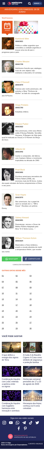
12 (31, 293)
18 (31, 305)
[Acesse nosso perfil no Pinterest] (25, 428)
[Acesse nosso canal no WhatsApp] (17, 423)
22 (3, 317)
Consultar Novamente (22, 265)
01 (3, 276)
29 (17, 328)
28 (3, 328)
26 (17, 323)
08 (17, 287)
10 (3, 293)
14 (17, 299)
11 (16, 293)
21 (31, 311)
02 (17, 276)
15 (31, 299)
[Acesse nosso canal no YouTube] (11, 423)
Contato (31, 444)
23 (17, 317)
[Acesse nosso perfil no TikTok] (31, 423)
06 (31, 282)
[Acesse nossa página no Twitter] (37, 423)
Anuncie (39, 444)
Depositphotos (22, 445)
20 (17, 311)
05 (17, 282)
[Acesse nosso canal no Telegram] (24, 423)
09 (31, 287)
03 (31, 276)
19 (3, 311)
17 (17, 305)
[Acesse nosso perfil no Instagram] (4, 423)
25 (3, 323)
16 (3, 305)
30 (31, 328)
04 (3, 282)
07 (3, 287)
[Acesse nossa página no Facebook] (19, 428)
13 (3, 299)
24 (31, 317)
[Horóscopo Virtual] (13, 3)
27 (31, 323)
